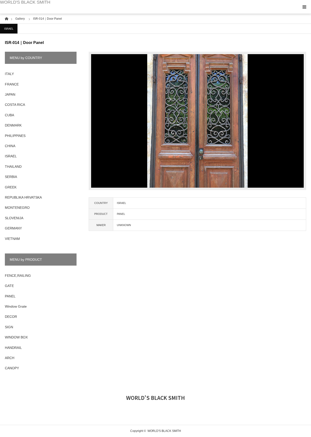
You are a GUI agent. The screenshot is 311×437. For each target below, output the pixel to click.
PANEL (121, 213)
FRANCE (12, 84)
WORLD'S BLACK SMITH (25, 2)
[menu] (304, 7)
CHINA (10, 146)
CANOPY (12, 368)
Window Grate (16, 306)
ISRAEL (8, 28)
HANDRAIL (13, 348)
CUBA (9, 115)
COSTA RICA (15, 105)
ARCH (9, 358)
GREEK (11, 187)
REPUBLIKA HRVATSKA (23, 197)
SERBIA (11, 177)
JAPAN (10, 94)
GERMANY (13, 228)
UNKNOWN (124, 225)
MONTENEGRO (17, 208)
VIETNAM (12, 239)
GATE (9, 286)
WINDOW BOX (16, 337)
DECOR (11, 317)
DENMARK (13, 125)
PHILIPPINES (15, 136)
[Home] (6, 18)
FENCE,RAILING (18, 275)
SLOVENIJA (14, 218)
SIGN (9, 327)
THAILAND (13, 166)
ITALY (9, 74)
